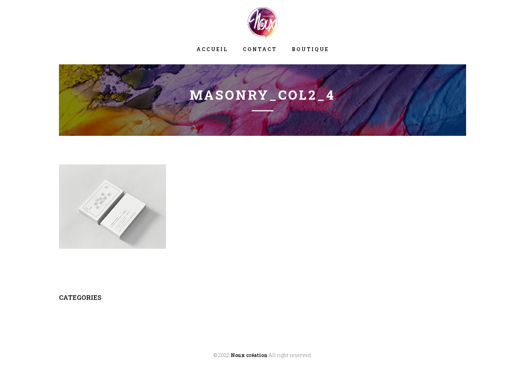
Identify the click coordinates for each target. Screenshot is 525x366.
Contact (260, 49)
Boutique (310, 49)
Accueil (212, 49)
